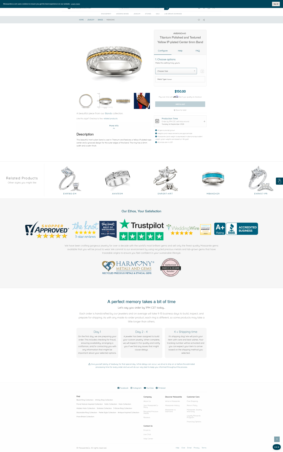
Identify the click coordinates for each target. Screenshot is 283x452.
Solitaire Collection (104, 408)
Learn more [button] (75, 4)
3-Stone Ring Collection (122, 408)
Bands (100, 20)
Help (177, 448)
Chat (183, 448)
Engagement (106, 14)
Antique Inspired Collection (128, 412)
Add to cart (180, 104)
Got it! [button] (276, 4)
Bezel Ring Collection (84, 400)
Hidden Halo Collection (85, 408)
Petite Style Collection (107, 412)
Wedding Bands (122, 14)
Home (81, 20)
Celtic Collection (110, 404)
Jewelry (137, 14)
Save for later (181, 110)
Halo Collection (125, 404)
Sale (158, 14)
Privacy (196, 448)
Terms (204, 448)
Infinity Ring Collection (104, 400)
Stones (148, 14)
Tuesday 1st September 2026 (173, 124)
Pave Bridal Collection (85, 416)
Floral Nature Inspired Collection (89, 404)
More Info (114, 125)
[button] (279, 181)
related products (111, 118)
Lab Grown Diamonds (173, 14)
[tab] (162, 51)
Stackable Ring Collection (86, 412)
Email (189, 448)
